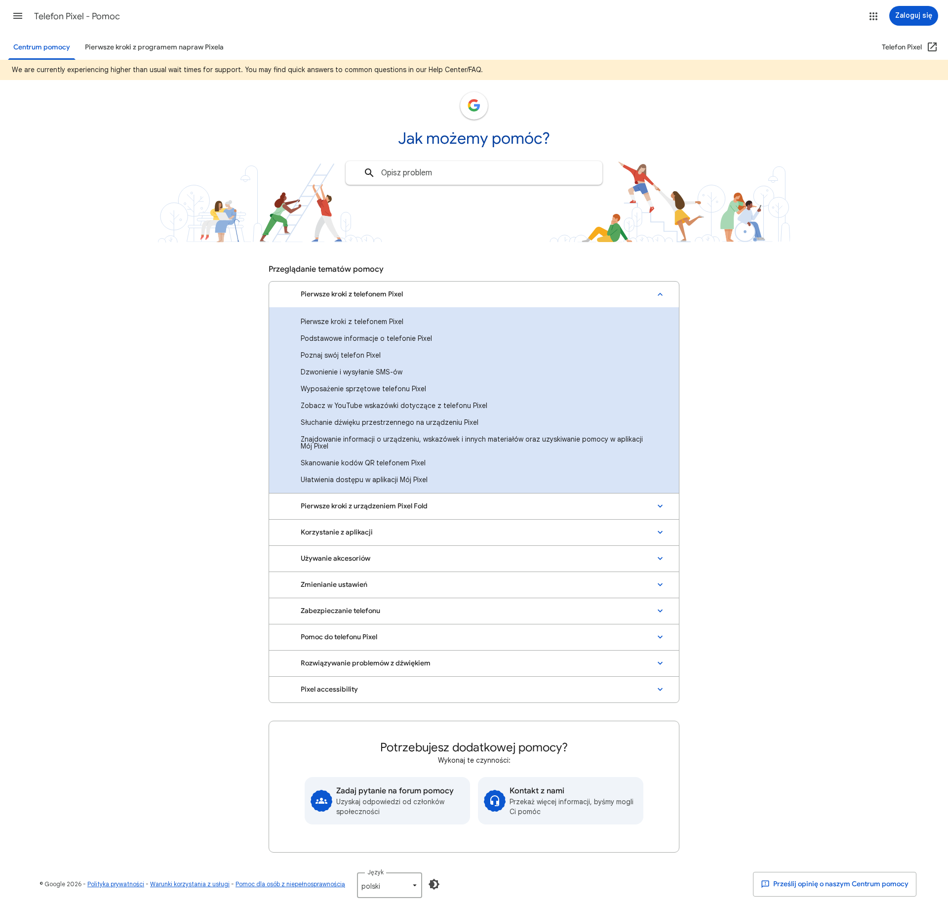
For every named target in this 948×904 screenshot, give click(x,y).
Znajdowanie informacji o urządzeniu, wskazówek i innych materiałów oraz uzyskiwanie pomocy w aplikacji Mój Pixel (472, 443)
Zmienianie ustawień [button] (334, 584)
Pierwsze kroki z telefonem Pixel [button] (352, 294)
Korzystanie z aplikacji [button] (337, 532)
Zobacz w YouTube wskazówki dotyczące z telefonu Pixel (394, 405)
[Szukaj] (369, 173)
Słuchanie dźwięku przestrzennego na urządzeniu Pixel (389, 422)
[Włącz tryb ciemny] (434, 884)
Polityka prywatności (115, 884)
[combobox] (474, 173)
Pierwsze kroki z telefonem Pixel (352, 321)
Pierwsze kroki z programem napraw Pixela (154, 47)
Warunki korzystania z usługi (190, 884)
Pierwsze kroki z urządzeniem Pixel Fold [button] (364, 506)
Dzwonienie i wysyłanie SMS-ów (351, 372)
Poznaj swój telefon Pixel (341, 355)
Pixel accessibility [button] (329, 689)
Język (375, 872)
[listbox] (389, 885)
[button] (18, 16)
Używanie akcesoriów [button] (335, 558)
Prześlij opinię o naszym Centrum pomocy (840, 884)
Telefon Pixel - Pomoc (77, 16)
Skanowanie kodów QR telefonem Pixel (363, 462)
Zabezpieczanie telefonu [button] (340, 611)
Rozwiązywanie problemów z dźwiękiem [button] (366, 663)
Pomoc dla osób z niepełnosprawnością (290, 884)
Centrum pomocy (41, 47)
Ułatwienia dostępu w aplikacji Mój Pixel (364, 479)
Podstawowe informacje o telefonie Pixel (366, 338)
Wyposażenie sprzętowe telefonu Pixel (363, 388)
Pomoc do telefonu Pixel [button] (339, 637)
